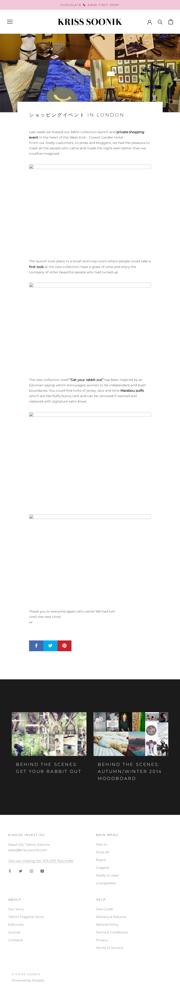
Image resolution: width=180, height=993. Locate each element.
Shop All (102, 852)
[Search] (160, 21)
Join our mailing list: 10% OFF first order (41, 861)
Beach (101, 860)
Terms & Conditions (112, 932)
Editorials (16, 924)
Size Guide (104, 909)
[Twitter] (20, 871)
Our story (16, 909)
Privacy (102, 940)
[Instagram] (31, 871)
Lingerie (102, 867)
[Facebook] (9, 871)
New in (101, 844)
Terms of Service (109, 948)
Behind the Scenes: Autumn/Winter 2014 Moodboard (130, 771)
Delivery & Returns (111, 917)
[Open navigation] (10, 22)
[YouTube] (42, 871)
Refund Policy (107, 924)
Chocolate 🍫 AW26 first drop (90, 5)
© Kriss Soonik (26, 974)
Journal (14, 932)
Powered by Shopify (28, 980)
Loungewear (106, 883)
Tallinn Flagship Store (26, 917)
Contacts (15, 940)
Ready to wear (107, 875)
